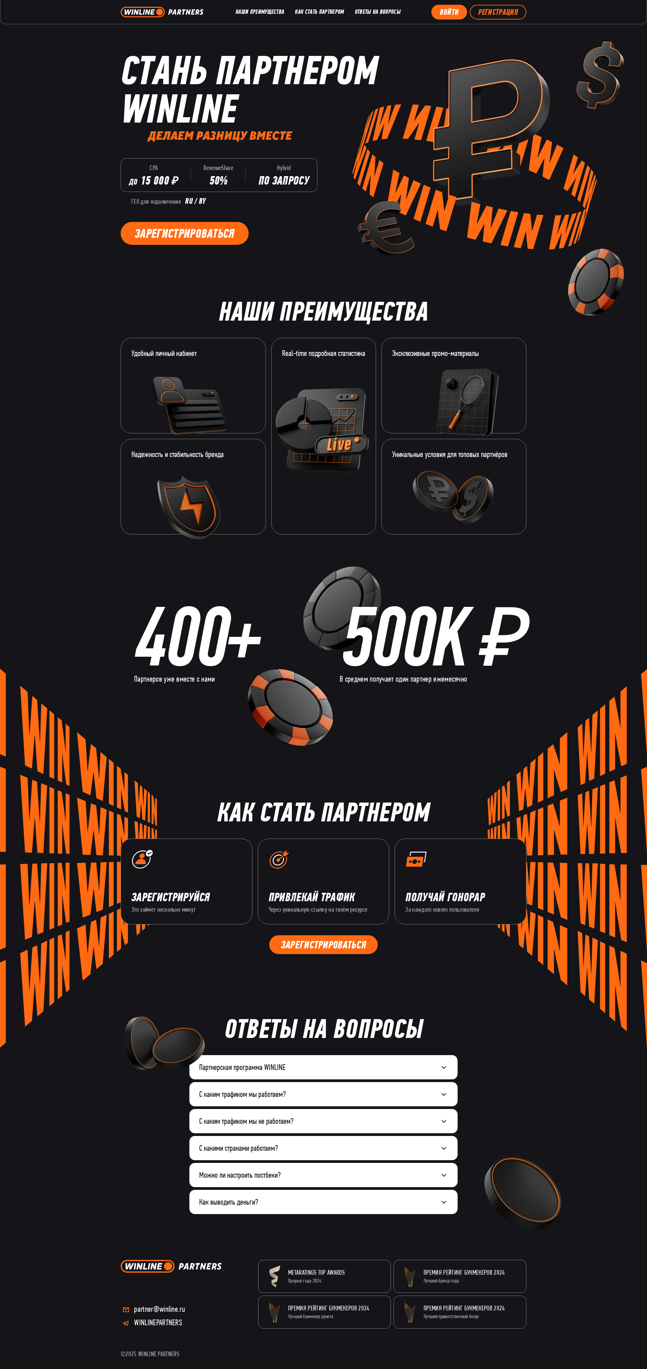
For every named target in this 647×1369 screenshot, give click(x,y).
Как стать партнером (319, 12)
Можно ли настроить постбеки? (240, 1174)
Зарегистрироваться (185, 233)
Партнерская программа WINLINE (242, 1067)
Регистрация (498, 12)
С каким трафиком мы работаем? (242, 1094)
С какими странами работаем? (238, 1147)
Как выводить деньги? (228, 1201)
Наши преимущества (260, 12)
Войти (449, 12)
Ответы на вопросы (378, 12)
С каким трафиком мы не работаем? (246, 1121)
